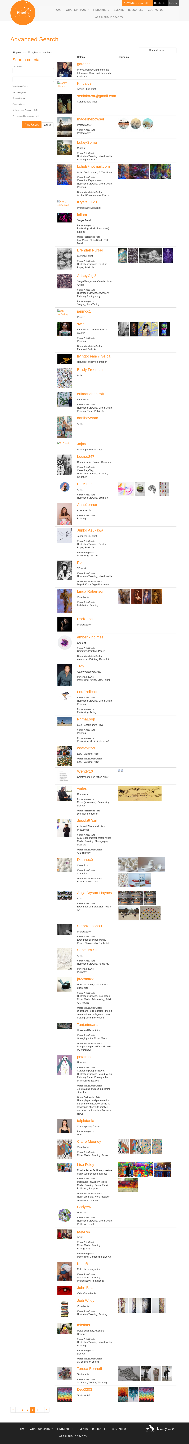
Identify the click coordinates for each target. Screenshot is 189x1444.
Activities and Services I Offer (25, 110)
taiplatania (85, 1121)
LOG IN (173, 3)
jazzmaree (85, 979)
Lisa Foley (85, 1164)
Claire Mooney (89, 1141)
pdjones (83, 1231)
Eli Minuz (84, 484)
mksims (83, 1325)
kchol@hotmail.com (93, 166)
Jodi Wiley (85, 1300)
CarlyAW (84, 1207)
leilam (82, 215)
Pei (80, 562)
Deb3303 (84, 1389)
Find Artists (101, 10)
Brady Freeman (90, 370)
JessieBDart (87, 821)
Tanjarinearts (87, 1024)
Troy (80, 666)
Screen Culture (19, 98)
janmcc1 (84, 311)
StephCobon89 (89, 926)
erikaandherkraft (90, 394)
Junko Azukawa (90, 530)
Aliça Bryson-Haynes (94, 893)
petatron (84, 1057)
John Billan (86, 1288)
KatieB (82, 1264)
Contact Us (155, 10)
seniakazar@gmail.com (96, 96)
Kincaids (84, 83)
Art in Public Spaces (109, 17)
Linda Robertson (90, 591)
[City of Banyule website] (159, 1428)
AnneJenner (87, 505)
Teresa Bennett (89, 1369)
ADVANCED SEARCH (136, 3)
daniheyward (87, 418)
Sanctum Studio (90, 950)
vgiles (82, 788)
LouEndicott (87, 692)
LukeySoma (87, 142)
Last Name (17, 66)
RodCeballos (87, 619)
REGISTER (160, 3)
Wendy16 (85, 771)
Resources (136, 10)
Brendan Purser (90, 250)
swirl (81, 324)
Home (58, 10)
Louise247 (85, 456)
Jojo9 (81, 444)
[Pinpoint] (22, 12)
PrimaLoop (86, 719)
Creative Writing (19, 104)
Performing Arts (19, 92)
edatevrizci (86, 748)
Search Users (156, 50)
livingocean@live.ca (93, 356)
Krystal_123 (87, 202)
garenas (84, 64)
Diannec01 (86, 860)
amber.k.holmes (90, 637)
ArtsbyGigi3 (86, 276)
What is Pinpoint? (77, 10)
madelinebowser (90, 119)
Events (119, 10)
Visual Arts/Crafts (20, 86)
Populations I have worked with (26, 116)
